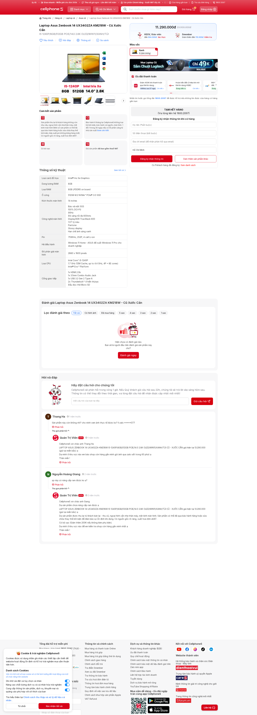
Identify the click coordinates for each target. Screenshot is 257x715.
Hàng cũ (58, 18)
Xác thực (162, 37)
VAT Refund (91, 699)
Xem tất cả (119, 170)
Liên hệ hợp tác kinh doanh (143, 675)
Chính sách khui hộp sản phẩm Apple (103, 695)
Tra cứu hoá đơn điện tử (97, 679)
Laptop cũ (70, 18)
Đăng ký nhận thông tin (151, 159)
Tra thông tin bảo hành (96, 675)
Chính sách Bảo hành (140, 671)
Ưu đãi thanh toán (139, 652)
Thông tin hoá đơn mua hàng (99, 683)
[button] (125, 70)
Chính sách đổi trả (94, 664)
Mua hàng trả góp (93, 652)
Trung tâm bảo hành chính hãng (100, 687)
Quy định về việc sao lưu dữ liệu (100, 691)
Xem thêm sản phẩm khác (195, 159)
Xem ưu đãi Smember (95, 671)
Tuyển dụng (136, 678)
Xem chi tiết (103, 130)
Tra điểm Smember (94, 668)
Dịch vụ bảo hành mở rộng (143, 682)
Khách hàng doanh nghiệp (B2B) (146, 648)
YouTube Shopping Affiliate (144, 686)
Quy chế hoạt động (139, 656)
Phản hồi (58, 427)
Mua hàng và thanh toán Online (100, 648)
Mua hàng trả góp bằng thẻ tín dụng (103, 656)
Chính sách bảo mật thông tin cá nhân (149, 660)
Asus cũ (82, 18)
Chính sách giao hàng (95, 660)
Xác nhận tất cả (54, 706)
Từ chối (22, 706)
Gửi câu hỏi (200, 401)
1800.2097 (160, 98)
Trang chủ (46, 18)
